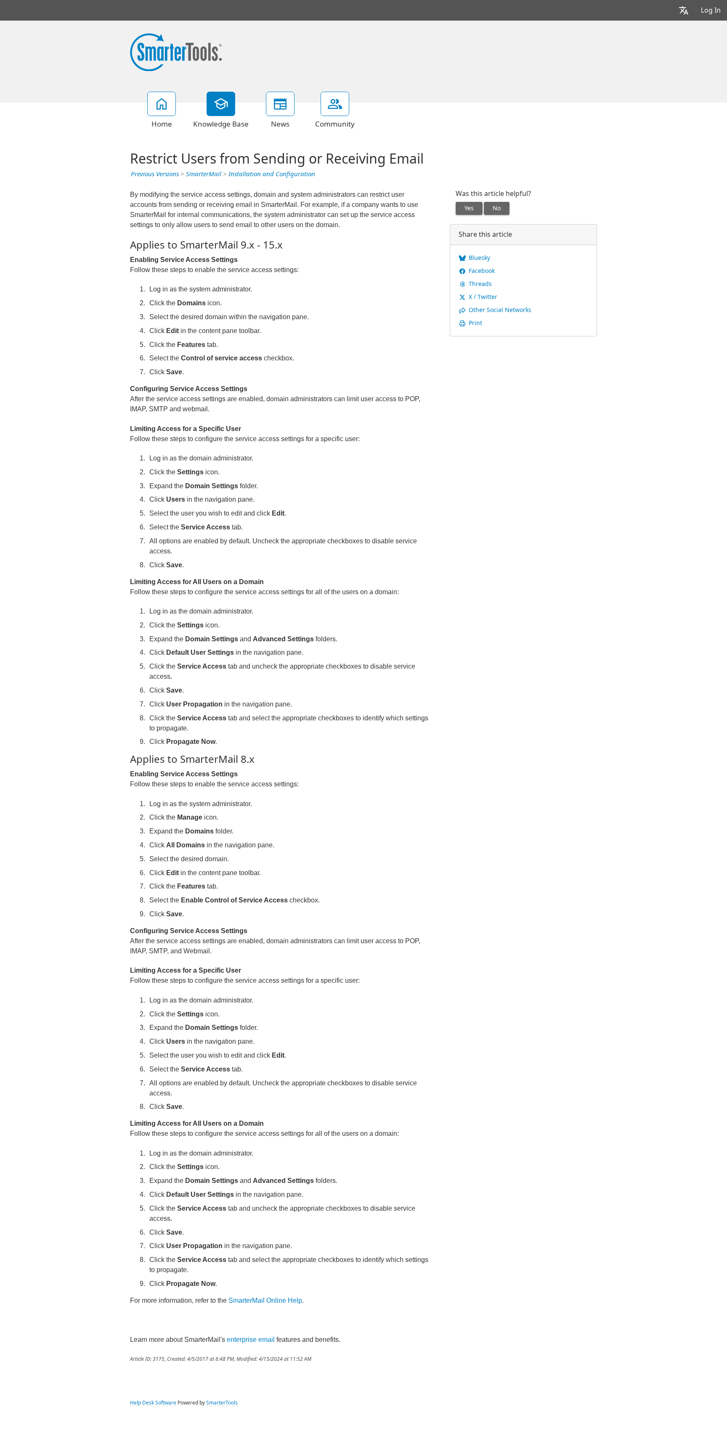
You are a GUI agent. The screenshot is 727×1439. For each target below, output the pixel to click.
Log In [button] (711, 10)
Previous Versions (155, 174)
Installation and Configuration (271, 174)
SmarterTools (222, 1403)
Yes (469, 208)
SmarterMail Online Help (265, 1300)
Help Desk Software (153, 1403)
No (497, 208)
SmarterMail (203, 174)
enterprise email (251, 1339)
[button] (684, 10)
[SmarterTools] (176, 51)
